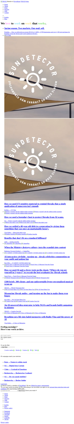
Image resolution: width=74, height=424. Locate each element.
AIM (5, 11)
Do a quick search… (6, 337)
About (6, 6)
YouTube (7, 414)
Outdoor (24, 350)
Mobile (18, 350)
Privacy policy (8, 408)
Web (36, 350)
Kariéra (6, 17)
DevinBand (17, 1)
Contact (6, 12)
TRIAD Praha (25, 1)
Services (6, 9)
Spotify (6, 416)
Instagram (7, 411)
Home (6, 4)
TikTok (6, 419)
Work (5, 8)
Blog (5, 19)
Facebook (7, 413)
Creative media (8, 350)
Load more (4, 384)
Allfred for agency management (40, 385)
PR (31, 350)
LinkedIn (7, 417)
